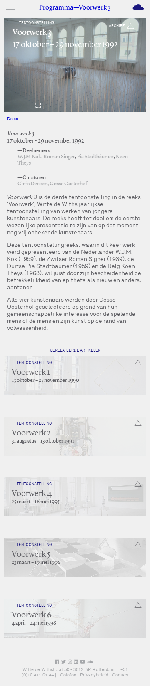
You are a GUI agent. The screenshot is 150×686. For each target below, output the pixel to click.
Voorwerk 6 (32, 615)
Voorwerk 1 (31, 373)
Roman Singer (59, 157)
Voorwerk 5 (31, 555)
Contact (120, 674)
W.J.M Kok (29, 157)
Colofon (68, 674)
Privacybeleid (94, 674)
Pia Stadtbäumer (95, 157)
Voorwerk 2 (31, 433)
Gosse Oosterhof (68, 184)
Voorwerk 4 (32, 494)
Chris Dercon (33, 184)
